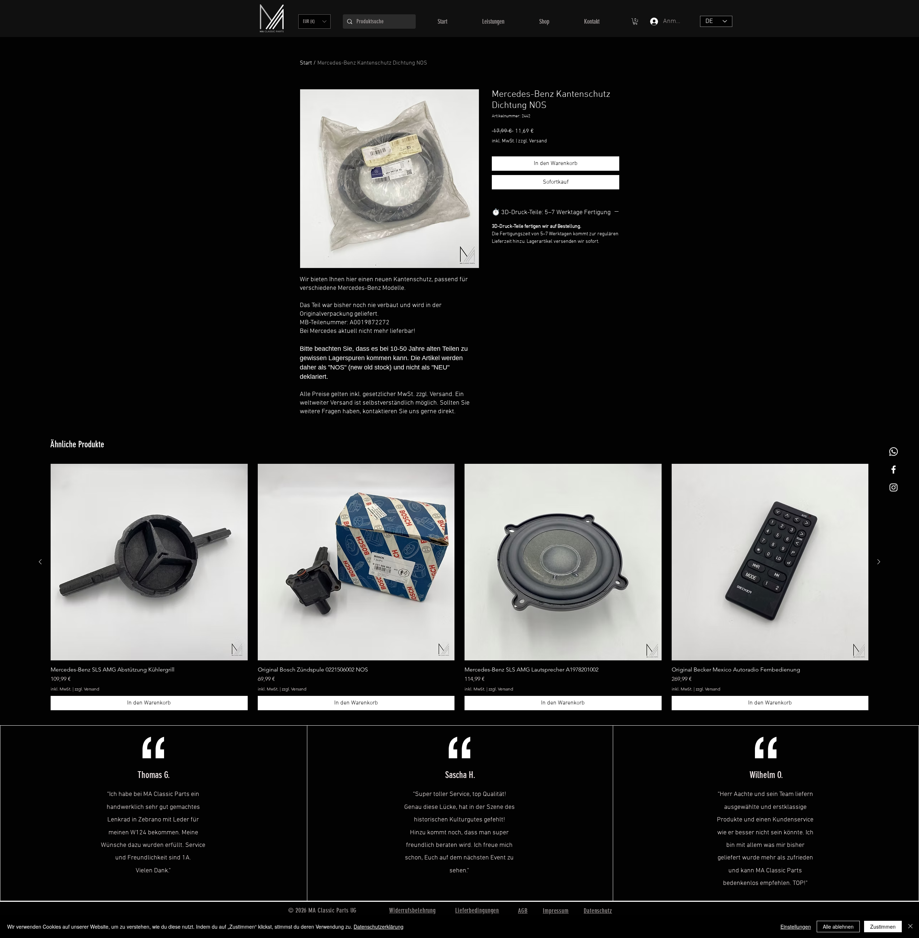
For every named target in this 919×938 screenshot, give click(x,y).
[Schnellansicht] (149, 562)
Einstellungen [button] (795, 926)
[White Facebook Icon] (893, 469)
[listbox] (314, 21)
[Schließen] (910, 926)
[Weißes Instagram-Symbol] (893, 487)
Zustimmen (883, 926)
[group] (459, 587)
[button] (314, 21)
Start (306, 63)
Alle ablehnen (838, 926)
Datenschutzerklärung (378, 926)
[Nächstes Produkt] (878, 561)
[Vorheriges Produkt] (40, 561)
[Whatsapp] (893, 451)
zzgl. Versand (532, 141)
